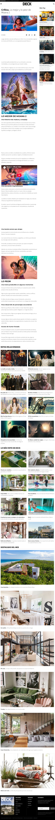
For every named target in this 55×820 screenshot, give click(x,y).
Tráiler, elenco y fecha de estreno (47, 52)
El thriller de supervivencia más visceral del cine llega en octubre (12, 441)
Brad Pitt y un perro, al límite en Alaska (40, 417)
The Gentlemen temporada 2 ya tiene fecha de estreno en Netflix (13, 370)
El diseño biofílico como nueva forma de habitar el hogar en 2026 (40, 471)
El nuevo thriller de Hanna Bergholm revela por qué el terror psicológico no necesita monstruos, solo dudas (47, 67)
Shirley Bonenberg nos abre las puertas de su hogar (17, 628)
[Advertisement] (19, 52)
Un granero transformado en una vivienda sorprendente (13, 542)
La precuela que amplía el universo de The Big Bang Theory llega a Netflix (46, 23)
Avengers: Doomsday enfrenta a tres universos (41, 441)
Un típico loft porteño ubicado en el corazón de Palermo (17, 669)
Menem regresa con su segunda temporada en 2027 (39, 370)
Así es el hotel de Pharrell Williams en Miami (41, 494)
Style (16, 808)
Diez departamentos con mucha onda (12, 709)
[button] (54, 4)
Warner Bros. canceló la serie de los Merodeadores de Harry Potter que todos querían (13, 393)
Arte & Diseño (18, 806)
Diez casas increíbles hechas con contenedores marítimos (12, 494)
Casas (16, 801)
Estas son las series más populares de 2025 (47, 38)
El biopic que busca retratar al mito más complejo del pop (46, 84)
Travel (16, 814)
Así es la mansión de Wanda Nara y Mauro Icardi (40, 518)
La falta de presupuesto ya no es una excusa (16, 791)
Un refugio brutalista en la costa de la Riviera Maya (17, 587)
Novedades (17, 810)
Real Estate (17, 812)
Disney (25, 39)
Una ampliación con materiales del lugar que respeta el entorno (22, 750)
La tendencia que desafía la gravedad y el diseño (13, 471)
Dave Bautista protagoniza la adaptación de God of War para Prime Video (40, 393)
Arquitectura (18, 799)
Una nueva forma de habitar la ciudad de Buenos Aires (41, 542)
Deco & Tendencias (18, 803)
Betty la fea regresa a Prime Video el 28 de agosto (13, 417)
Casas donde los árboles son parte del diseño (13, 518)
